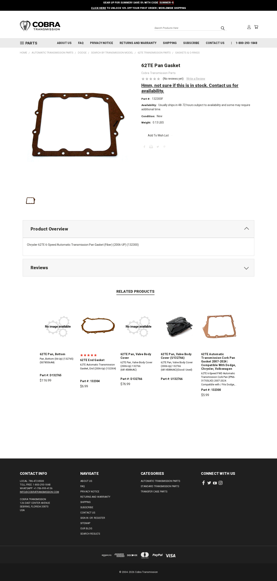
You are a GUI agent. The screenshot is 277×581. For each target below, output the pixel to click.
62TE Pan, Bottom (52, 354)
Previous (266, 568)
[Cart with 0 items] (256, 27)
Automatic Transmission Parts (160, 481)
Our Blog (86, 528)
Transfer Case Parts (154, 491)
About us (64, 43)
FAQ (81, 43)
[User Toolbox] (249, 27)
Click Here (98, 8)
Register (99, 518)
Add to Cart (58, 399)
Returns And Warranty (138, 43)
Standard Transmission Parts (160, 486)
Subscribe (191, 43)
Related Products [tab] (135, 291)
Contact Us (215, 43)
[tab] (138, 229)
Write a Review (195, 78)
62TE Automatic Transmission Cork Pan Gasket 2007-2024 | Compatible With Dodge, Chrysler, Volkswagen (218, 361)
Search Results (90, 533)
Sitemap (85, 523)
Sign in (84, 518)
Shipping (170, 43)
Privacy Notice (101, 43)
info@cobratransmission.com (39, 492)
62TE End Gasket (92, 360)
